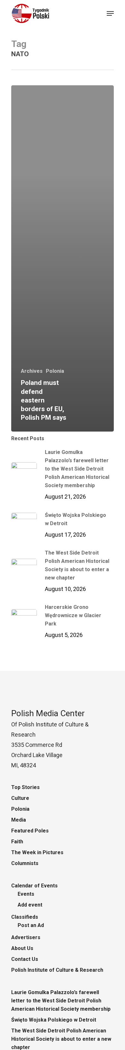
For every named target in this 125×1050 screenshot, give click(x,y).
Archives (32, 371)
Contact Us (24, 959)
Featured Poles (30, 831)
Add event (30, 905)
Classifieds (24, 917)
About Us (22, 948)
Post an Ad (31, 925)
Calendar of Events (34, 886)
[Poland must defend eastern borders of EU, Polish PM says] (62, 258)
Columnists (24, 863)
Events (26, 894)
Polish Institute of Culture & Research (57, 970)
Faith (17, 842)
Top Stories (25, 787)
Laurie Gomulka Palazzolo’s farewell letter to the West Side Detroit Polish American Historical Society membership (61, 1000)
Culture (20, 798)
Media (18, 820)
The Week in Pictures (37, 852)
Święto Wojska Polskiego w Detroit (53, 1020)
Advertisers (25, 937)
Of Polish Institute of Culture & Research (49, 724)
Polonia (55, 371)
